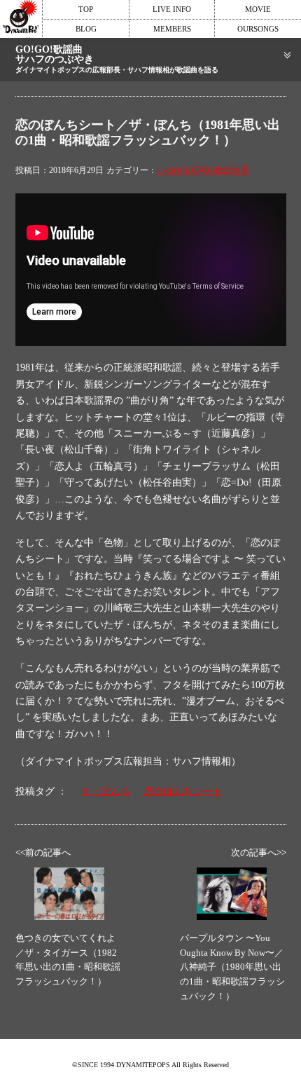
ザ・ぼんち (105, 791)
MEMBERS (172, 29)
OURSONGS (258, 29)
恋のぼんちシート (183, 791)
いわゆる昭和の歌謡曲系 (203, 170)
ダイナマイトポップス (21, 19)
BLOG (86, 29)
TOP (85, 9)
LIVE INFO (172, 9)
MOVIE (258, 9)
